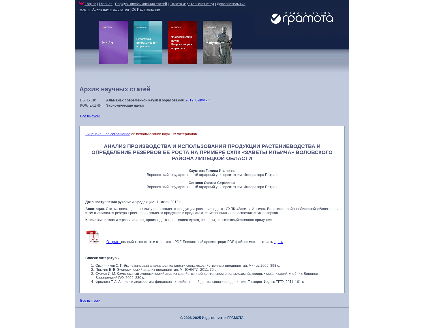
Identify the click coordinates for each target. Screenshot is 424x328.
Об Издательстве (146, 10)
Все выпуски (90, 116)
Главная (105, 4)
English (90, 4)
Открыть (113, 242)
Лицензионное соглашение (107, 134)
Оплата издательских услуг (192, 4)
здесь (278, 242)
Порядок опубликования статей (141, 4)
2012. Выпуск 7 (197, 100)
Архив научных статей (110, 10)
